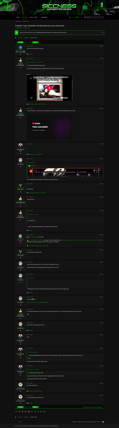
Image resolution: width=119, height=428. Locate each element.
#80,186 (101, 183)
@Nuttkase (33, 165)
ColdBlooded (20, 239)
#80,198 (101, 365)
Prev (21, 42)
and (37, 104)
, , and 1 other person (38, 245)
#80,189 (101, 234)
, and (37, 192)
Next (35, 42)
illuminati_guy (20, 188)
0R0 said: (30, 162)
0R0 (20, 148)
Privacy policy (89, 421)
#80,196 (101, 334)
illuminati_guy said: (32, 214)
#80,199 (101, 383)
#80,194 (101, 309)
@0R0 (35, 299)
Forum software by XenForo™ (28, 426)
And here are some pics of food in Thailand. (92, 240)
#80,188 (101, 210)
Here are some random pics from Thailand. (72, 240)
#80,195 (101, 322)
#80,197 (101, 348)
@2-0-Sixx (40, 240)
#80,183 (101, 108)
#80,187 (101, 197)
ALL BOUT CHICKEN (20, 50)
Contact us (74, 421)
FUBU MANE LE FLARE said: (34, 62)
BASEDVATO (19, 28)
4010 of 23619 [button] (28, 42)
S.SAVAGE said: (32, 352)
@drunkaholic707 (33, 237)
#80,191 (101, 262)
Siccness (20, 421)
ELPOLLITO (20, 201)
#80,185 (101, 158)
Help (95, 421)
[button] (39, 17)
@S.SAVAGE (32, 240)
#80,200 (101, 395)
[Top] (101, 422)
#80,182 (101, 58)
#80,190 (101, 250)
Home (98, 421)
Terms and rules (81, 421)
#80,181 (101, 46)
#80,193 (101, 297)
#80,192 (101, 274)
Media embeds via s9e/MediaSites (50, 426)
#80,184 (101, 144)
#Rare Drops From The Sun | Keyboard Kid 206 (37, 302)
